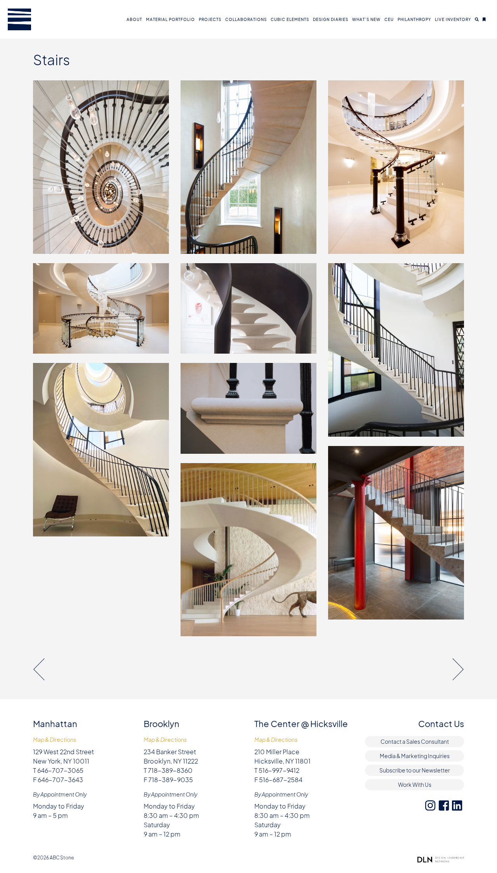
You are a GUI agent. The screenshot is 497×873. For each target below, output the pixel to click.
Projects (210, 19)
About (134, 19)
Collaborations (246, 19)
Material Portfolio (170, 19)
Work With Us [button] (414, 784)
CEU (389, 19)
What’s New (366, 19)
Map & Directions (54, 739)
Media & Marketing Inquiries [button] (415, 755)
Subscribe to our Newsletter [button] (414, 770)
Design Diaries (330, 19)
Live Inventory (453, 19)
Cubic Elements (290, 19)
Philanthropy (414, 19)
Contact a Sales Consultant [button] (415, 741)
